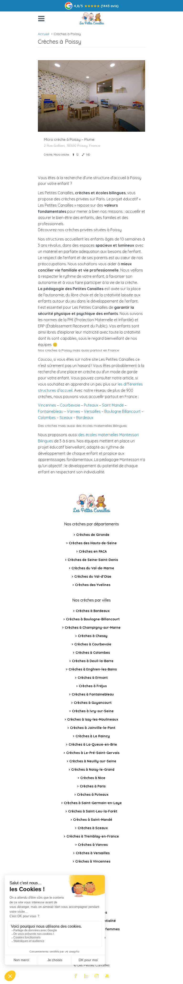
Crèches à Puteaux (92, 794)
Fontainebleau (50, 411)
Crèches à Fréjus (93, 686)
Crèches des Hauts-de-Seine (93, 543)
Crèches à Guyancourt (93, 703)
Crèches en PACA (93, 551)
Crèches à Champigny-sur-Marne (93, 627)
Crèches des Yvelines (92, 585)
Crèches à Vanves (93, 845)
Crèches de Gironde (92, 535)
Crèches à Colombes (93, 652)
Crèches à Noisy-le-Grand (92, 769)
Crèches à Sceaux (93, 828)
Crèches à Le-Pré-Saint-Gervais (92, 753)
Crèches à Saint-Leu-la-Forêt (92, 811)
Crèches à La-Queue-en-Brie (93, 744)
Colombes (47, 417)
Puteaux (91, 405)
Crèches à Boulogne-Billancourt (93, 619)
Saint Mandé (113, 405)
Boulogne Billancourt (122, 411)
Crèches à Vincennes (92, 861)
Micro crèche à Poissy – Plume (69, 139)
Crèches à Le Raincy (93, 736)
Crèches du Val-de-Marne (92, 568)
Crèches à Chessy (92, 636)
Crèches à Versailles (93, 853)
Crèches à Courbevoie (92, 644)
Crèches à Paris (93, 786)
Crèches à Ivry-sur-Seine (93, 711)
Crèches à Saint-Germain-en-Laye (93, 803)
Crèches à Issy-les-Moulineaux (92, 719)
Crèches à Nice (92, 778)
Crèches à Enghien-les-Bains (93, 669)
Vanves (73, 411)
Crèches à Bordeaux (93, 611)
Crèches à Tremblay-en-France (92, 836)
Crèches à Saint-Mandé (92, 819)
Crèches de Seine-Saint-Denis (93, 560)
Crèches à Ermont (93, 677)
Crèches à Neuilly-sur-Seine (92, 761)
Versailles (92, 411)
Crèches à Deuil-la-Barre (92, 661)
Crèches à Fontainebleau (93, 694)
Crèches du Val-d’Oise (92, 576)
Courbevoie (70, 405)
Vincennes (47, 405)
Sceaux (66, 417)
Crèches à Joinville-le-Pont (92, 728)
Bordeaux (84, 417)
